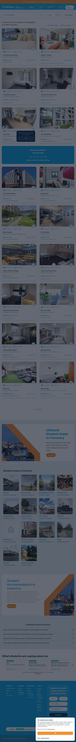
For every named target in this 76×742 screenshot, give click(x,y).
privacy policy (51, 729)
